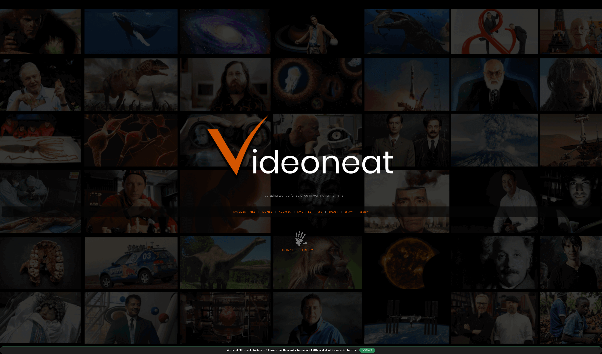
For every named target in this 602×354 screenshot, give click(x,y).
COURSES (285, 211)
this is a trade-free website (301, 250)
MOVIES (267, 211)
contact (364, 211)
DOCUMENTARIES (244, 211)
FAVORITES (304, 211)
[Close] (599, 348)
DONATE (367, 350)
